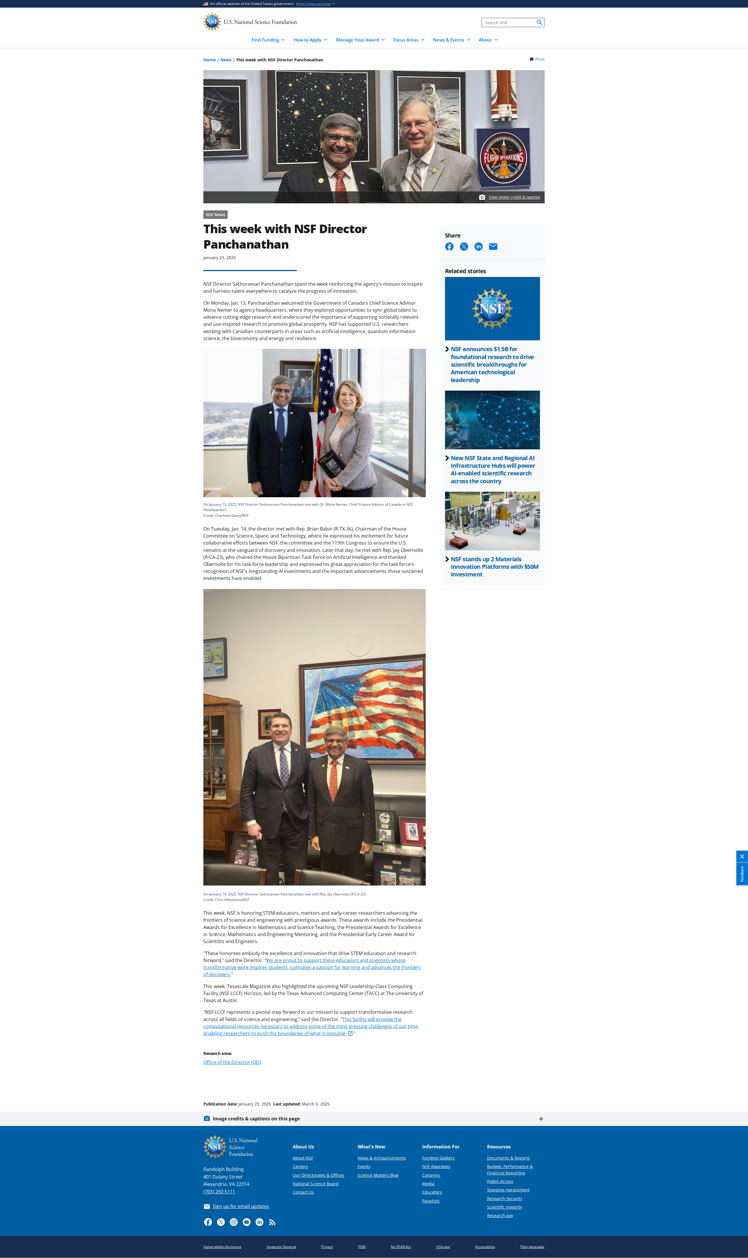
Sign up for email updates (241, 1206)
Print (540, 59)
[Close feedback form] (742, 857)
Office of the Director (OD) (232, 1062)
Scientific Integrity (504, 1207)
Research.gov (500, 1215)
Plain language (532, 1246)
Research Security (504, 1198)
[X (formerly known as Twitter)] (221, 1222)
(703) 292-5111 (219, 1191)
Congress (431, 1175)
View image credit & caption (514, 197)
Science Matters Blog (378, 1175)
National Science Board (315, 1183)
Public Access (500, 1181)
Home (209, 60)
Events (364, 1166)
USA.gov (443, 1246)
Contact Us (303, 1192)
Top (735, 1082)
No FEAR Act (401, 1246)
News (225, 60)
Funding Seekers (438, 1158)
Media (428, 1183)
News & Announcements (382, 1158)
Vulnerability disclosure (222, 1246)
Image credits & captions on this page (256, 1118)
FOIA (362, 1246)
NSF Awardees (436, 1166)
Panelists (431, 1201)
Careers (300, 1166)
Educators (432, 1192)
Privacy (327, 1246)
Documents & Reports (508, 1158)
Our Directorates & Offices (318, 1175)
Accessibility (485, 1246)
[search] (539, 22)
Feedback (742, 874)
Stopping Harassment (508, 1190)
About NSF (303, 1158)
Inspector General (281, 1246)
